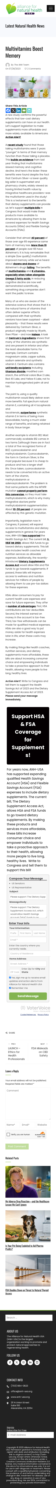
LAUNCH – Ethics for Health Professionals (16, 1052)
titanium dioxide (15, 371)
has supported (31, 535)
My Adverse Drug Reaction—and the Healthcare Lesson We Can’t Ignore (27, 1202)
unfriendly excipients (18, 367)
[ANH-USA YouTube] (37, 1362)
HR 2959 (16, 543)
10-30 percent (21, 509)
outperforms (28, 412)
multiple (29, 207)
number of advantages (22, 606)
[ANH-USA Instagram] (23, 1362)
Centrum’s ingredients (22, 338)
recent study (15, 145)
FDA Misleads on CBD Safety (39, 1050)
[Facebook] (8, 110)
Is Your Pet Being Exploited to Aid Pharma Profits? (24, 1247)
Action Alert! (13, 137)
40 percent (38, 238)
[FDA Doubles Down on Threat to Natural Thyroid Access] (28, 1270)
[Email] (24, 110)
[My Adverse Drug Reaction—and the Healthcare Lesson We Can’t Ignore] (28, 1181)
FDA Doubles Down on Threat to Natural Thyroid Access (27, 1291)
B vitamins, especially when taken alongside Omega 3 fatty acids (25, 274)
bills (37, 207)
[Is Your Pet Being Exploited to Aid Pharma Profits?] (28, 1226)
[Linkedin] (18, 110)
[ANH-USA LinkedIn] (30, 1362)
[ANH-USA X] (16, 1362)
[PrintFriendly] (29, 110)
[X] (13, 110)
